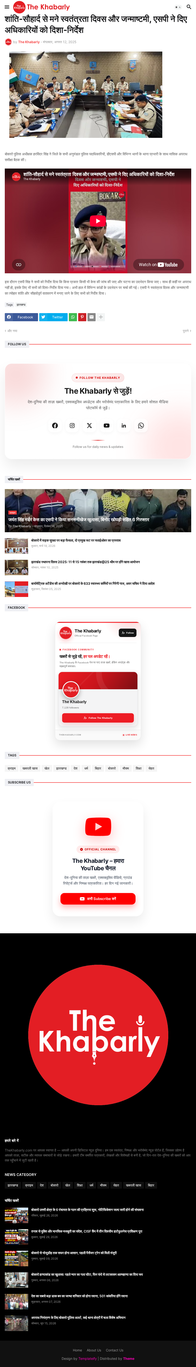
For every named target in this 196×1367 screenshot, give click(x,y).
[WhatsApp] (73, 317)
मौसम (126, 768)
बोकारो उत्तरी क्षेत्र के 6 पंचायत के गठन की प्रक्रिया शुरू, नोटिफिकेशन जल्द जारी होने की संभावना (87, 1210)
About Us (94, 1350)
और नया (12, 331)
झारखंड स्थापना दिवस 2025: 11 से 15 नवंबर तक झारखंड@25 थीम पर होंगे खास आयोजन (85, 562)
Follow (130, 632)
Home (77, 1350)
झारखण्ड (21, 304)
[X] (89, 425)
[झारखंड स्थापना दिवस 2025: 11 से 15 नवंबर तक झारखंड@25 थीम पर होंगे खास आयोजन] (16, 567)
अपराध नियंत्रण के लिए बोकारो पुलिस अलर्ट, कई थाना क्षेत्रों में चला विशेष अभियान (78, 1317)
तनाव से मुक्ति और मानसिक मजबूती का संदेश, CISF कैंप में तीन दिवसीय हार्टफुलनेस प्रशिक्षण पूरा (86, 1231)
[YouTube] (106, 425)
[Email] (91, 317)
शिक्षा (139, 768)
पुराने (186, 331)
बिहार (98, 768)
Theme (128, 1358)
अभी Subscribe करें (101, 898)
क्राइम (12, 768)
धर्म (86, 768)
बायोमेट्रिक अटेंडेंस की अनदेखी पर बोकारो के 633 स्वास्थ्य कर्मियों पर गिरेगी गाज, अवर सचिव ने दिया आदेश (93, 583)
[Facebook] (55, 425)
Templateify (87, 1358)
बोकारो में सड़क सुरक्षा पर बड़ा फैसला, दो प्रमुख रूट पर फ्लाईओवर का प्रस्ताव (76, 540)
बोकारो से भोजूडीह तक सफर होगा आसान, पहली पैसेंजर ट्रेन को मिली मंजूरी (74, 1253)
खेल (46, 768)
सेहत (151, 768)
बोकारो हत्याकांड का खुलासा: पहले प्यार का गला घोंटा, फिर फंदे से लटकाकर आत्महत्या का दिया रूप (87, 1274)
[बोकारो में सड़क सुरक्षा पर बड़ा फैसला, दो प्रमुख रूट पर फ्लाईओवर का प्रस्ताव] (16, 546)
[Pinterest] (82, 317)
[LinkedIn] (124, 425)
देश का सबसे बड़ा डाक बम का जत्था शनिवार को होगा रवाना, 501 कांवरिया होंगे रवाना (79, 1296)
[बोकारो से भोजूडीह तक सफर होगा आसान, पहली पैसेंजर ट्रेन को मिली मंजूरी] (16, 1258)
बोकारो (112, 768)
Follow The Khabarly (101, 718)
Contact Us (114, 1350)
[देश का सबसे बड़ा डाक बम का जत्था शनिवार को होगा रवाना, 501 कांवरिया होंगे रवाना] (16, 1301)
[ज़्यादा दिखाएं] (101, 317)
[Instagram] (72, 425)
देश (75, 768)
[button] (6, 7)
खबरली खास (30, 768)
